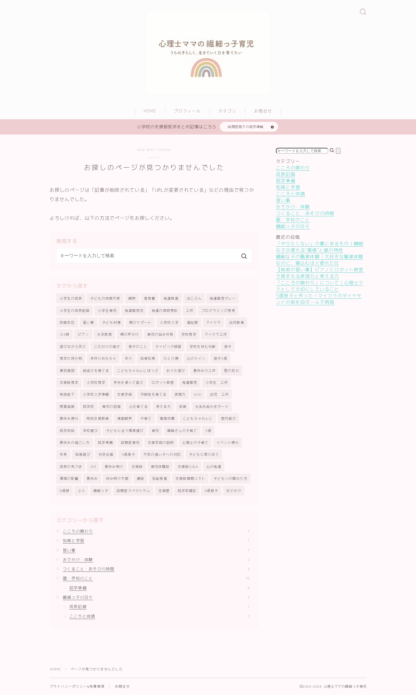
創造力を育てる (96, 370)
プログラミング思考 (218, 310)
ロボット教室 (163, 382)
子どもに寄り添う (204, 454)
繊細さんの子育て (182, 430)
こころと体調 (159, 616)
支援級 (137, 466)
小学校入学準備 (96, 394)
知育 (182, 406)
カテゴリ (227, 111)
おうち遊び (175, 370)
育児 (155, 430)
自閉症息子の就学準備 (245, 126)
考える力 (163, 406)
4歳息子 (211, 490)
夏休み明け (114, 466)
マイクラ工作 (216, 334)
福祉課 (192, 322)
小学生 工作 (216, 382)
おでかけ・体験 (156, 559)
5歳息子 (128, 454)
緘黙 (132, 298)
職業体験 (167, 418)
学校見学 (188, 334)
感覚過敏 (67, 406)
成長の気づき (71, 466)
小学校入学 (169, 322)
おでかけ (233, 490)
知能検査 (159, 478)
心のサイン (196, 358)
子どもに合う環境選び (124, 430)
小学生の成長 (71, 298)
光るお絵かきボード (212, 406)
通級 (140, 478)
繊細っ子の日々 (156, 597)
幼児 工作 (219, 394)
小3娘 (65, 334)
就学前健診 (187, 490)
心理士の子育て (195, 442)
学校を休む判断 (203, 346)
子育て (146, 418)
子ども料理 (111, 322)
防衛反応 (67, 322)
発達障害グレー (223, 298)
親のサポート (140, 322)
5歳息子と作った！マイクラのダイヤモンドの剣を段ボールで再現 (319, 299)
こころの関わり (156, 531)
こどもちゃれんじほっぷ (137, 370)
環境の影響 (69, 478)
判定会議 (105, 454)
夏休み (92, 478)
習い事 (88, 322)
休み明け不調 (117, 478)
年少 (128, 358)
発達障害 (189, 382)
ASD (198, 394)
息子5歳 (220, 358)
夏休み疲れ (69, 418)
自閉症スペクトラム (133, 490)
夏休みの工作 (204, 370)
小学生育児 (107, 310)
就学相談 (67, 430)
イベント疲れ (227, 442)
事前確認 (67, 370)
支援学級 (124, 394)
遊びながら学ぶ (73, 346)
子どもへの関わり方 (230, 478)
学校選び (90, 430)
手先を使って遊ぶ (128, 382)
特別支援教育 (98, 418)
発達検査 (171, 298)
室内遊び (228, 418)
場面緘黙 (124, 418)
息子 (227, 346)
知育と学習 (156, 540)
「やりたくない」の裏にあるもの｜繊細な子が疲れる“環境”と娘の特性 (320, 246)
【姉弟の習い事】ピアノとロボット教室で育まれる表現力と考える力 (320, 273)
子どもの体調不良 (105, 298)
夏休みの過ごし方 (75, 442)
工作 (189, 310)
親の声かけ (129, 334)
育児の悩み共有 (160, 334)
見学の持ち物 (71, 358)
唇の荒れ (231, 370)
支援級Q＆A (188, 466)
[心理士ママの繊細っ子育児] (208, 53)
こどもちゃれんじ (198, 418)
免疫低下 (67, 394)
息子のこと (137, 346)
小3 (93, 466)
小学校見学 (96, 382)
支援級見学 (69, 382)
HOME (150, 111)
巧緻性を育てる (153, 394)
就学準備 (105, 442)
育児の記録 (111, 406)
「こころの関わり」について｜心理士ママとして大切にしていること (320, 286)
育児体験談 (160, 466)
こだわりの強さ (107, 346)
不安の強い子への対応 (162, 454)
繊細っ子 (100, 490)
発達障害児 (134, 310)
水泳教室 (104, 334)
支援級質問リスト (190, 478)
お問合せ (263, 111)
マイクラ (213, 322)
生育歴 (164, 490)
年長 (63, 454)
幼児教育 (236, 322)
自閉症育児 (130, 442)
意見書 (149, 298)
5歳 (208, 430)
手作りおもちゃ (103, 358)
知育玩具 (147, 358)
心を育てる (138, 406)
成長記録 (159, 606)
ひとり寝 (171, 358)
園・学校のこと (156, 578)
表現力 (180, 394)
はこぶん (194, 298)
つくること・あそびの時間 (156, 569)
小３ (81, 490)
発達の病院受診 (165, 310)
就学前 (88, 406)
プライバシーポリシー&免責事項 (77, 686)
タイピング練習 (168, 346)
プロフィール (187, 111)
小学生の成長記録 (75, 310)
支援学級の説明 (161, 442)
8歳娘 (65, 490)
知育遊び (82, 454)
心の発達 (213, 466)
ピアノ (83, 334)
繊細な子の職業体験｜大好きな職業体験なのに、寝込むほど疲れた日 (320, 259)
